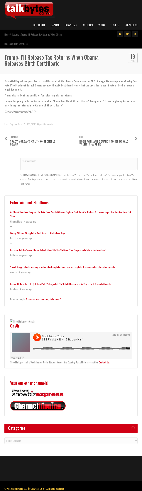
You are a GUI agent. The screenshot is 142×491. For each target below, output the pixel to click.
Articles (88, 25)
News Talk (71, 25)
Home (7, 34)
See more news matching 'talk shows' (43, 299)
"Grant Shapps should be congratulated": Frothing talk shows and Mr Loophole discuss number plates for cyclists (62, 267)
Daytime (55, 25)
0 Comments (48, 124)
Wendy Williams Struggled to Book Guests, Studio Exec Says (37, 233)
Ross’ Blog (131, 25)
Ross (6, 124)
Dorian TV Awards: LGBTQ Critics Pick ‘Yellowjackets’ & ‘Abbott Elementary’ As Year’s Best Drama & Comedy (60, 284)
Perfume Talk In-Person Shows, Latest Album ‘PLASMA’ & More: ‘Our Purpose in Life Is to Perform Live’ (58, 250)
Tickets (114, 25)
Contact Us (104, 362)
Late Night (39, 25)
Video (101, 25)
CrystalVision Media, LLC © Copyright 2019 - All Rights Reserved (34, 488)
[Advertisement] (71, 468)
